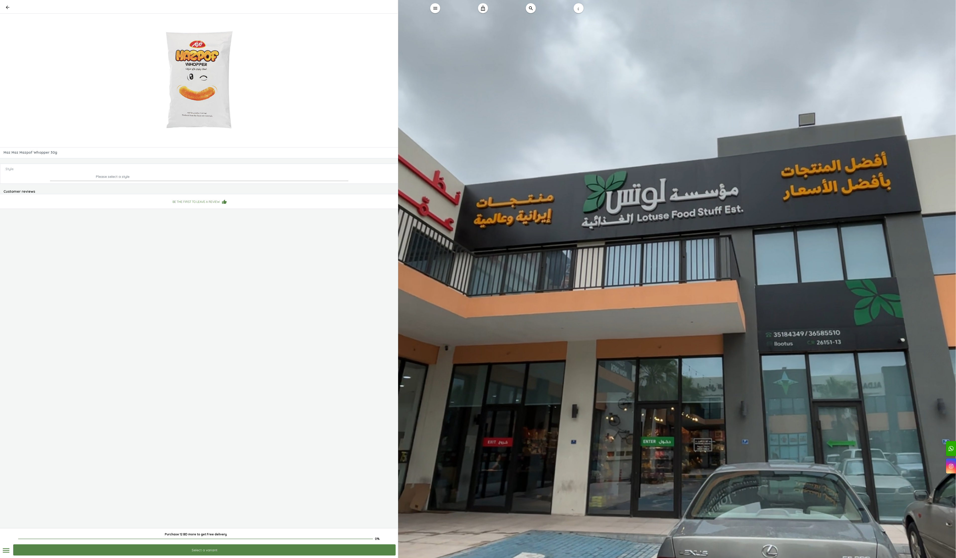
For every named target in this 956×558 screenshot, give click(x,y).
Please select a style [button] (112, 176)
